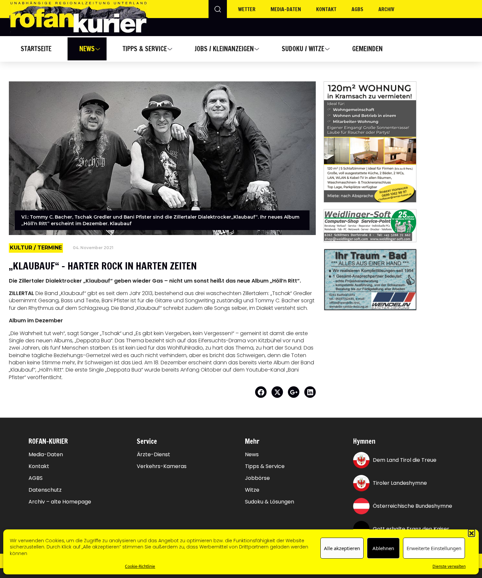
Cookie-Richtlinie (140, 566)
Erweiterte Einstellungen (434, 548)
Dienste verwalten (449, 566)
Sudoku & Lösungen (269, 501)
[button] (471, 532)
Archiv (386, 9)
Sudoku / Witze (303, 49)
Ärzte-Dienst (153, 454)
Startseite (36, 49)
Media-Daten (46, 454)
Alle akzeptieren (342, 548)
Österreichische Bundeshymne (412, 506)
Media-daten (286, 9)
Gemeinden (367, 49)
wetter (246, 9)
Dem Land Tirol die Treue (404, 460)
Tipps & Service (145, 49)
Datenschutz (45, 490)
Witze (252, 490)
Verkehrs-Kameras (162, 466)
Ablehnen (383, 548)
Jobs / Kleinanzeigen (224, 49)
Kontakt (326, 9)
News (87, 49)
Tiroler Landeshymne (400, 483)
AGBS (357, 9)
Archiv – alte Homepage (60, 501)
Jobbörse (257, 478)
